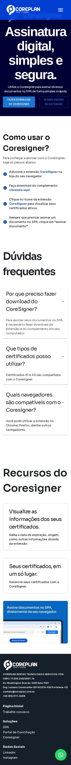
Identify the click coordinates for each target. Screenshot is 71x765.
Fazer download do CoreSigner (19, 102)
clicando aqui (19, 190)
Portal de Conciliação (19, 732)
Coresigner (11, 737)
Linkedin (9, 752)
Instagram (10, 758)
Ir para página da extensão (54, 102)
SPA (6, 727)
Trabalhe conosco (16, 712)
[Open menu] (60, 10)
